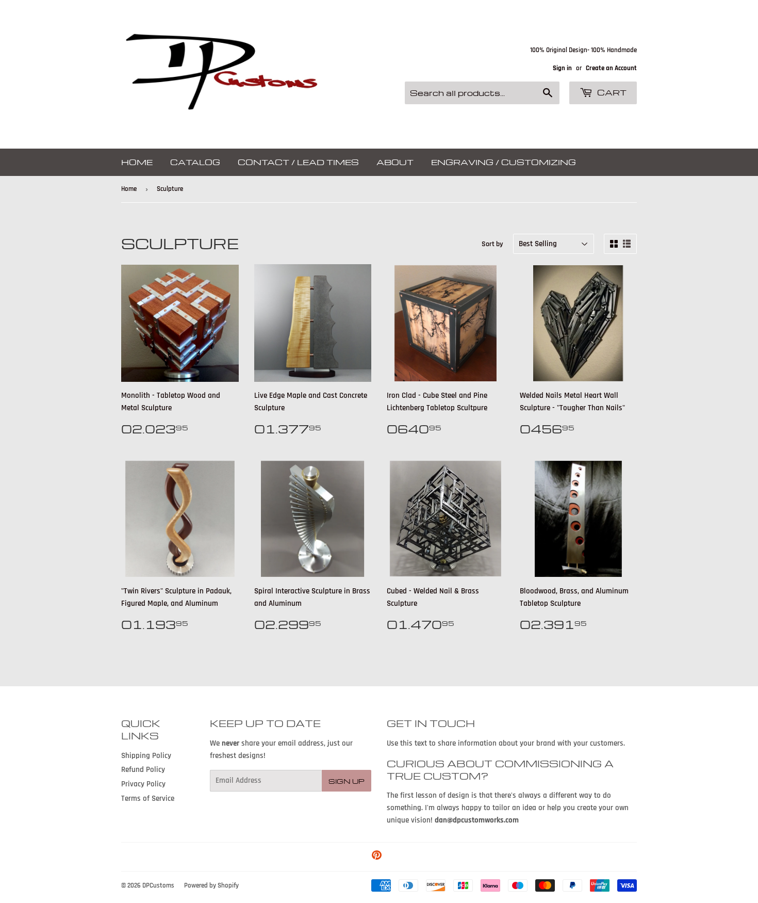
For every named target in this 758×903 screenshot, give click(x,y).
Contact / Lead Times (298, 162)
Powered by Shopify (211, 885)
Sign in (562, 68)
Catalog (195, 162)
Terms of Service (147, 798)
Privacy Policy (143, 784)
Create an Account (611, 68)
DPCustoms (158, 885)
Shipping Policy (146, 756)
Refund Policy (143, 770)
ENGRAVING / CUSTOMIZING (503, 162)
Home (137, 162)
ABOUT (395, 162)
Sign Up (346, 781)
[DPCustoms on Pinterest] (376, 857)
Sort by (492, 244)
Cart (611, 92)
